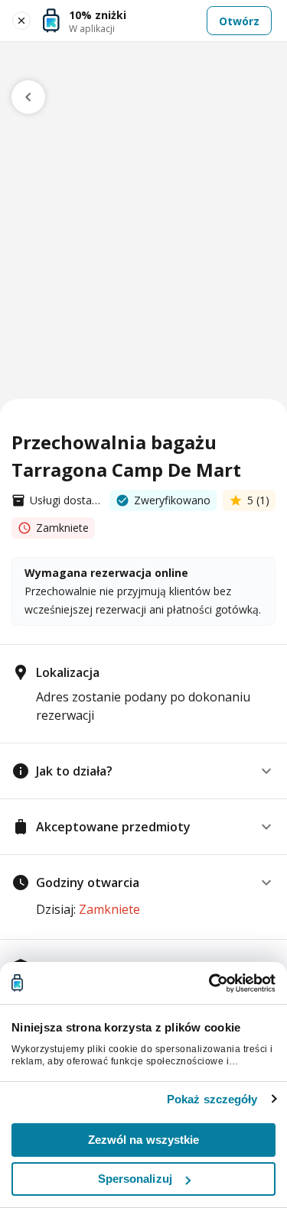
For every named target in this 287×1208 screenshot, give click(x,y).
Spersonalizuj (135, 1178)
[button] (143, 771)
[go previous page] (28, 97)
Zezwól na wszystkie (144, 1139)
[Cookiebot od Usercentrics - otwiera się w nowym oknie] (209, 983)
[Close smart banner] (21, 20)
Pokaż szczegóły (212, 1099)
